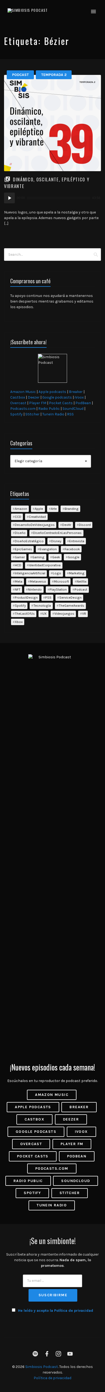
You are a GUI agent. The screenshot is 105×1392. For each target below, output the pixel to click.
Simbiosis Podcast (41, 1366)
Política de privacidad (52, 1378)
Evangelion (48, 549)
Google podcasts (57, 397)
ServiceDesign (70, 597)
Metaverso (38, 581)
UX (44, 613)
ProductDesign (26, 597)
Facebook (72, 549)
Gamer (20, 557)
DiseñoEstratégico (29, 541)
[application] (52, 198)
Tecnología (42, 605)
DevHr (66, 525)
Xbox (19, 622)
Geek (56, 557)
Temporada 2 (53, 74)
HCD (18, 565)
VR (84, 613)
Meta (18, 581)
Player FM (37, 403)
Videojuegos (64, 613)
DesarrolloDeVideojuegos (35, 525)
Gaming (38, 557)
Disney (56, 541)
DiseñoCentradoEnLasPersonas (57, 533)
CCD (18, 517)
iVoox (79, 397)
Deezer (34, 397)
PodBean (83, 403)
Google (73, 557)
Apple (39, 509)
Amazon (21, 509)
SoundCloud (72, 408)
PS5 (48, 597)
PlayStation (58, 589)
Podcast (20, 74)
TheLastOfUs (25, 613)
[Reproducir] (9, 198)
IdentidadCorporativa (45, 565)
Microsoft (61, 581)
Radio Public (49, 408)
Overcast (18, 403)
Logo (57, 573)
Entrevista (76, 541)
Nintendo (35, 589)
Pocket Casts (61, 403)
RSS (70, 414)
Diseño (20, 533)
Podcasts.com (23, 408)
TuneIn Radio (53, 414)
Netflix (81, 581)
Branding (72, 509)
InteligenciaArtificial (30, 573)
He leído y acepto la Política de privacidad (55, 1310)
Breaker (76, 391)
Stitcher (32, 414)
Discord (85, 525)
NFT (17, 589)
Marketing (77, 573)
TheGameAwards (71, 605)
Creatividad (37, 517)
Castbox (17, 397)
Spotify (16, 414)
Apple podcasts (52, 391)
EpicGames (23, 549)
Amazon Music (23, 391)
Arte (54, 509)
